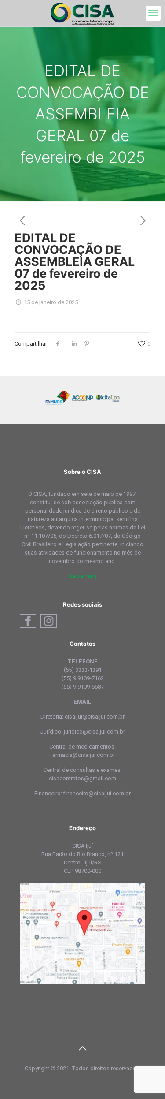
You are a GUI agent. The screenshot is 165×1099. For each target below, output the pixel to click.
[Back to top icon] (82, 1048)
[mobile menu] (153, 13)
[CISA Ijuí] (82, 13)
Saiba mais (82, 576)
